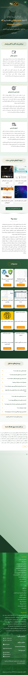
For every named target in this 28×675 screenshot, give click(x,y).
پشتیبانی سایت (22, 579)
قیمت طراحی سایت (22, 606)
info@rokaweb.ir (8, 648)
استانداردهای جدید (22, 599)
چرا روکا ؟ (24, 588)
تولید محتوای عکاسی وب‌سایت (19, 575)
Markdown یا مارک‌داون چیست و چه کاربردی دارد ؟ (15, 622)
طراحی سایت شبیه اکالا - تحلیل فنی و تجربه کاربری (15, 617)
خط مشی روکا (23, 604)
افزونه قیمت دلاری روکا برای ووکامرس (7, 301)
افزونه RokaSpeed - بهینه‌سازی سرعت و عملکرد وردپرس (20, 280)
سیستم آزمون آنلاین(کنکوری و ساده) (21, 301)
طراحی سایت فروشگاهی (21, 568)
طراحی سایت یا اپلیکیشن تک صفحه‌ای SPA (17, 626)
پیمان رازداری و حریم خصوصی (20, 593)
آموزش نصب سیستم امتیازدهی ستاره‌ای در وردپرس (15, 619)
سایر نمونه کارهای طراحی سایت (14, 208)
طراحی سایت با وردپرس (21, 564)
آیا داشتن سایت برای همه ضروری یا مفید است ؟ (16, 630)
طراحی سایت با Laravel (21, 566)
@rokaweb (7, 644)
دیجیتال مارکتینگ (22, 577)
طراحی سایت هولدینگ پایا (20, 201)
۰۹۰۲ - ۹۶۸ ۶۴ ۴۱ (8, 640)
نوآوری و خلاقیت (22, 597)
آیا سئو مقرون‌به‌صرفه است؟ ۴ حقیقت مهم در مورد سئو (14, 615)
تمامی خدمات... (22, 581)
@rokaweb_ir (8, 654)
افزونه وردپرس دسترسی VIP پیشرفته (7, 280)
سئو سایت (23, 562)
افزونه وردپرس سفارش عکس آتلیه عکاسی (7, 343)
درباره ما (24, 590)
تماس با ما (24, 608)
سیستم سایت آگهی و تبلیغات (21, 342)
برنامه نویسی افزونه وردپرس (20, 573)
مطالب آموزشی (23, 595)
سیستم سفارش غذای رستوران (21, 321)
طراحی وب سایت (22, 559)
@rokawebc (7, 656)
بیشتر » (24, 446)
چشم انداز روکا (23, 601)
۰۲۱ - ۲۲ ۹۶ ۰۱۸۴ (8, 638)
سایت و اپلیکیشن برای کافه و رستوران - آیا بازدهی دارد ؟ (14, 628)
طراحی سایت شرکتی (22, 570)
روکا (11, 3)
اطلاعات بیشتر (21, 285)
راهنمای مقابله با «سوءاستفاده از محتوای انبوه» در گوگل (14, 624)
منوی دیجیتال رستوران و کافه (7, 321)
